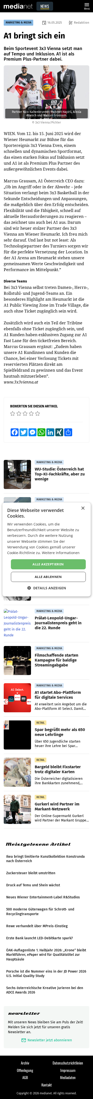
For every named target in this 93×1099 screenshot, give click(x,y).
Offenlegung (25, 1070)
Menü (87, 5)
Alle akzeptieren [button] (48, 564)
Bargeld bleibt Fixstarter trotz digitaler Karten (58, 769)
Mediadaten (68, 1077)
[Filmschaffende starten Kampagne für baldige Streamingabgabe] (17, 661)
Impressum (67, 1070)
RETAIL (40, 722)
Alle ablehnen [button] (48, 577)
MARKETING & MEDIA (18, 22)
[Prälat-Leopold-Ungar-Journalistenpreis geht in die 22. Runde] (17, 623)
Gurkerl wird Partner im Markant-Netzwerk (57, 806)
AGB (25, 1077)
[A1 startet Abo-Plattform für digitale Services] (17, 698)
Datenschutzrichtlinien (68, 1062)
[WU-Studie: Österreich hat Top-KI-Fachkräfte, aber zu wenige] (17, 474)
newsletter (24, 1013)
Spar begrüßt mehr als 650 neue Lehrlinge (60, 732)
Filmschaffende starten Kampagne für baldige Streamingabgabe (56, 660)
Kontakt (46, 1084)
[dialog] (46, 550)
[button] (46, 588)
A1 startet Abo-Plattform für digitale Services (58, 695)
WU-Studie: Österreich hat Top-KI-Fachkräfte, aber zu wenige (60, 474)
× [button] (83, 508)
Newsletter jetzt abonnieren (46, 1040)
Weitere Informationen (61, 552)
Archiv (25, 1062)
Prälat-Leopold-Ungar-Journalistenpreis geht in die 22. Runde (58, 622)
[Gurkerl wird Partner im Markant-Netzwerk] (17, 809)
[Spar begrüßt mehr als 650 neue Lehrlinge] (17, 735)
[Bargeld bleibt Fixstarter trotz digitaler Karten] (17, 772)
